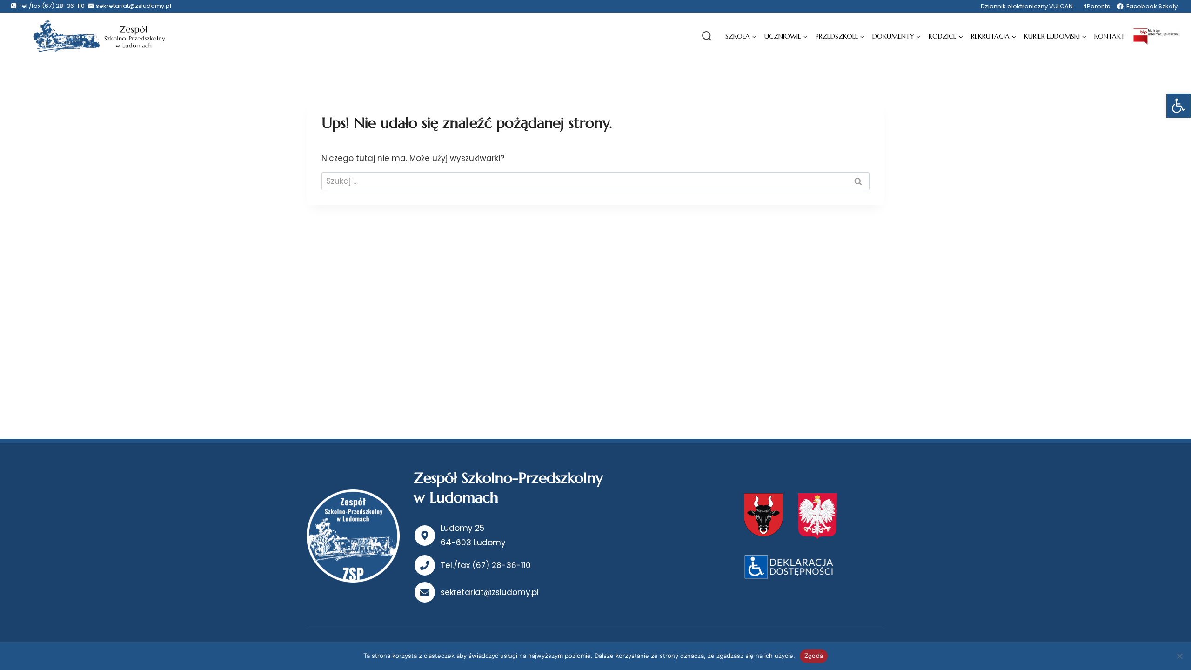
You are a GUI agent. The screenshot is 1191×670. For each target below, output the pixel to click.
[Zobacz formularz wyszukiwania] (706, 36)
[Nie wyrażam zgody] (1179, 656)
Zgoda (813, 655)
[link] (1178, 106)
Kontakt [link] (1109, 36)
